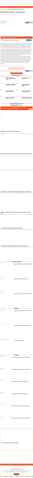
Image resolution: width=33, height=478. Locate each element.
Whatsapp (3, 476)
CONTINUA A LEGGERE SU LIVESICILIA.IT (16, 73)
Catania (8, 464)
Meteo (20, 476)
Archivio (6, 9)
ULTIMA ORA (2, 464)
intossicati (6, 65)
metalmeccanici (11, 65)
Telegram (9, 476)
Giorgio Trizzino (16, 341)
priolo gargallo (20, 65)
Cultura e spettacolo (26, 476)
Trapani (30, 464)
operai (14, 65)
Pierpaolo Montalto (17, 311)
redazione (8, 21)
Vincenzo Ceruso (16, 326)
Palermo (6, 464)
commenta (17, 68)
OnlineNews (2, 132)
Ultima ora (15, 476)
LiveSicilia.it (2, 9)
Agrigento (12, 464)
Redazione (23, 79)
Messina (21, 464)
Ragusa (24, 464)
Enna (18, 464)
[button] (1, 449)
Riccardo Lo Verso (24, 92)
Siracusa (27, 464)
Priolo (17, 65)
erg (4, 65)
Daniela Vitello (16, 294)
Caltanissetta (15, 464)
